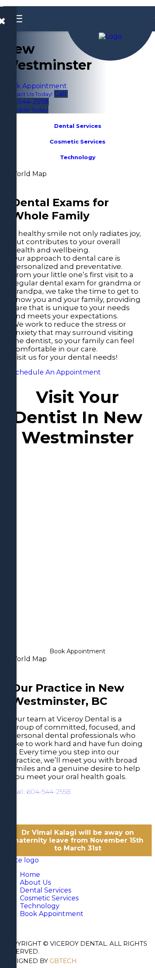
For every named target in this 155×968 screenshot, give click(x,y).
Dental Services (45, 890)
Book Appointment (77, 651)
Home (30, 875)
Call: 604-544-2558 (41, 792)
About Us (35, 882)
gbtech (63, 961)
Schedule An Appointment (56, 372)
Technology (40, 906)
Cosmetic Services (49, 898)
